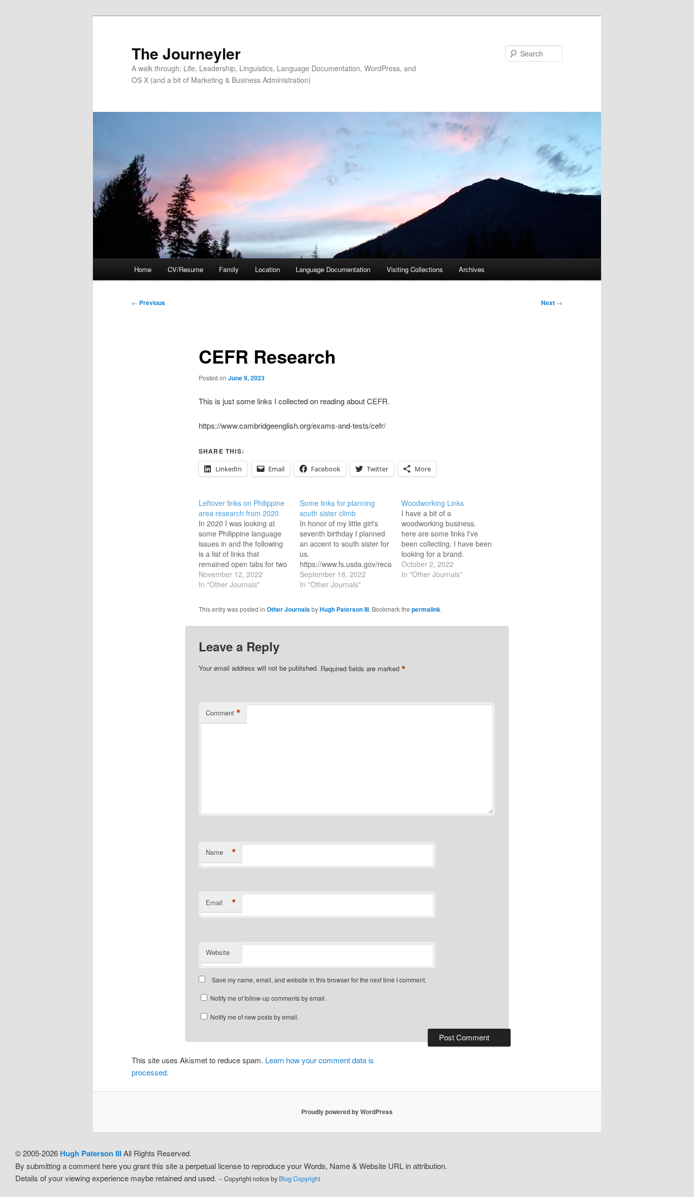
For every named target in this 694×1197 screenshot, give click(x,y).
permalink (426, 609)
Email (221, 902)
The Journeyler (186, 53)
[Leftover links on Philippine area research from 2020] (249, 543)
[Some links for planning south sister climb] (350, 543)
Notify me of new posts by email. (254, 1016)
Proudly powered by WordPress (347, 1111)
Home (142, 269)
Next (551, 302)
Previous (148, 302)
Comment (223, 713)
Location (267, 269)
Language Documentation (333, 269)
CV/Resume (185, 269)
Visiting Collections (415, 269)
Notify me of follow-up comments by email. (268, 998)
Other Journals (288, 609)
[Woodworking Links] (451, 538)
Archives (472, 269)
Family (229, 269)
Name (221, 852)
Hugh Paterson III (344, 609)
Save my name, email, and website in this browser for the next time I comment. (319, 979)
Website (218, 952)
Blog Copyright (299, 1178)
